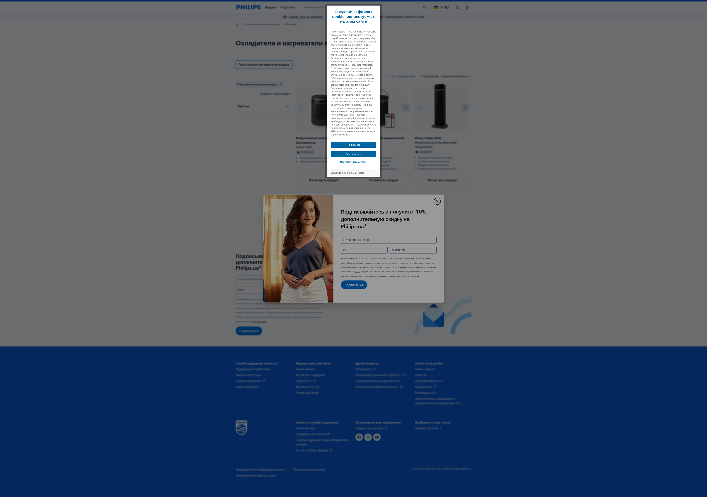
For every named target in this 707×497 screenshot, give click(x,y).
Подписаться (354, 284)
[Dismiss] (437, 201)
